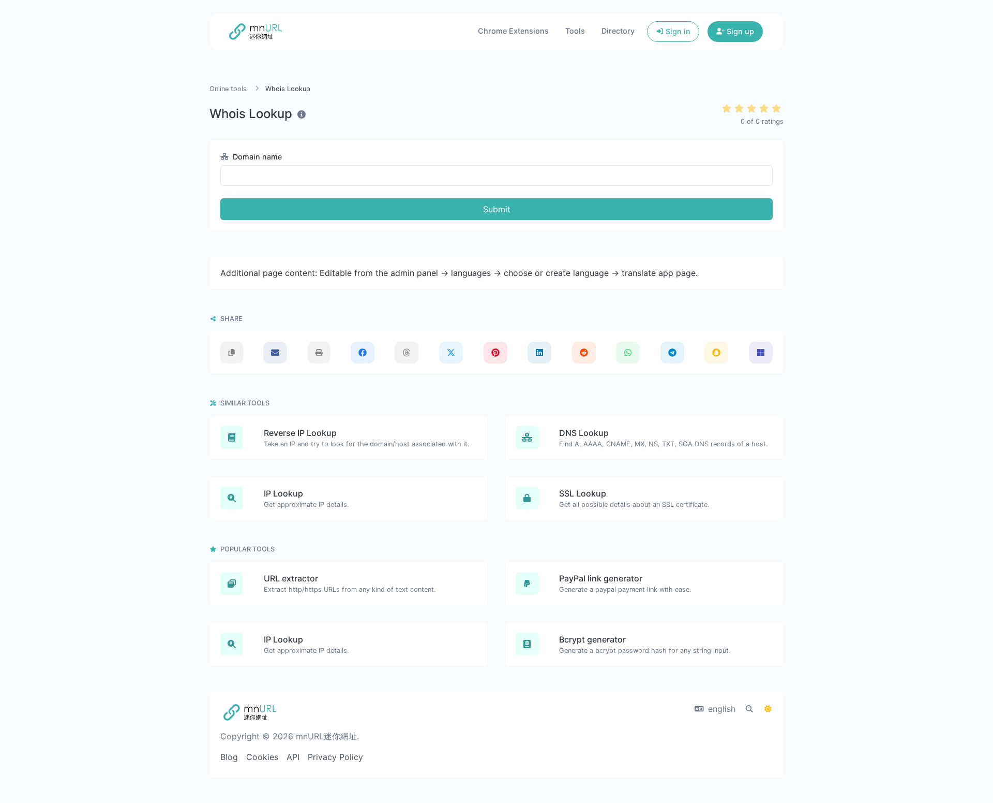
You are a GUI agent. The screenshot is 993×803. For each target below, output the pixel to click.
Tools (575, 30)
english (720, 709)
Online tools (228, 89)
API (293, 757)
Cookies (262, 757)
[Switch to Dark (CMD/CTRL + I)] (768, 709)
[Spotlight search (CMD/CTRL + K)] (749, 709)
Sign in (677, 31)
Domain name (256, 156)
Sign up (739, 31)
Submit (496, 209)
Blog (229, 757)
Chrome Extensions (513, 30)
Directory (618, 30)
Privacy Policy (335, 757)
